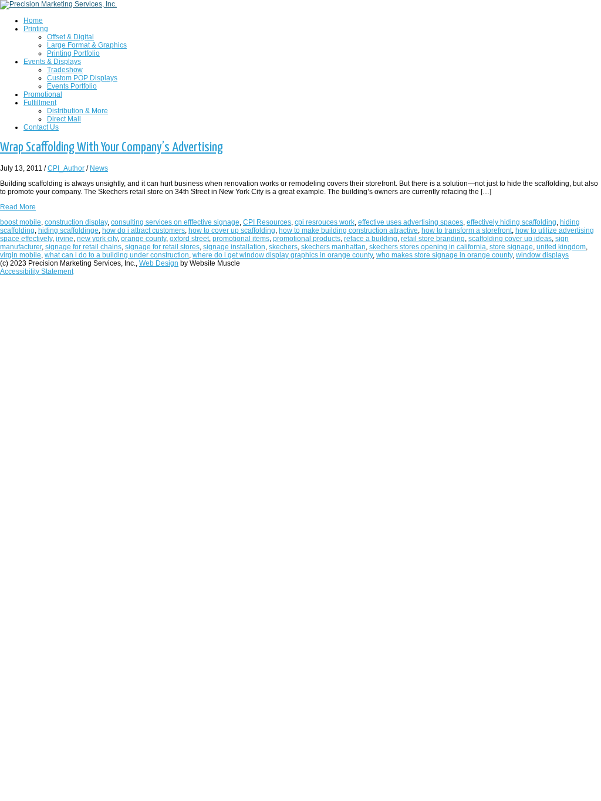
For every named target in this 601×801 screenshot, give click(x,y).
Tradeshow (65, 70)
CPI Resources (267, 222)
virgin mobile (20, 255)
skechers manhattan (333, 247)
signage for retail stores (162, 247)
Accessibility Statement (36, 271)
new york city (97, 239)
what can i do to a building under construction (117, 255)
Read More (18, 207)
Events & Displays (52, 61)
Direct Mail (64, 119)
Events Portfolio (72, 86)
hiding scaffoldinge (68, 230)
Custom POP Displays (82, 78)
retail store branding (433, 239)
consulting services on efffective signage (175, 222)
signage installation (234, 247)
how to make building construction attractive (348, 230)
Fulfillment (39, 103)
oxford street (189, 239)
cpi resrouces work (324, 222)
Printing (35, 29)
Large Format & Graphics (87, 45)
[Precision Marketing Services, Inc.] (58, 4)
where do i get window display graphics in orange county (283, 255)
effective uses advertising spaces (410, 222)
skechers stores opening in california (427, 247)
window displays (542, 255)
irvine (64, 239)
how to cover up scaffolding (231, 230)
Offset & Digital (70, 37)
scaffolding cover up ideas (510, 239)
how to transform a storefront (466, 230)
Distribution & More (77, 111)
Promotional (42, 94)
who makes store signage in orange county (444, 255)
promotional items (240, 239)
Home (33, 20)
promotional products (306, 239)
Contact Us (41, 127)
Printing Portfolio (73, 53)
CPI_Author (66, 168)
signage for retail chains (83, 247)
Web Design (158, 263)
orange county (143, 239)
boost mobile (20, 222)
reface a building (370, 239)
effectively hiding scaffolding (511, 222)
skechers (283, 247)
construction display (76, 222)
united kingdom (561, 247)
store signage (511, 247)
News (99, 168)
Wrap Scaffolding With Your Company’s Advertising (111, 147)
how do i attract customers (143, 230)
